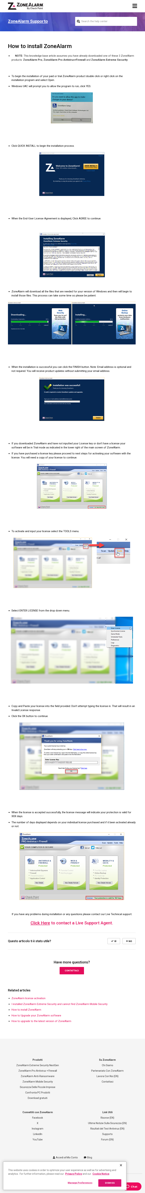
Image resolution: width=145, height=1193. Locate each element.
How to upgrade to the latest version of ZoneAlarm (41, 1021)
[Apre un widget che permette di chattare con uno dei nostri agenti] (131, 1186)
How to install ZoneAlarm (26, 1009)
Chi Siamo (107, 1065)
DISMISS (110, 1183)
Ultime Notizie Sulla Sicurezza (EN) (107, 1123)
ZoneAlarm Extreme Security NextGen (37, 1065)
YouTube (38, 1139)
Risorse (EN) (107, 1117)
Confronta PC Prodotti (37, 1092)
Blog (89, 1157)
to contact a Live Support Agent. (72, 923)
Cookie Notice (100, 1173)
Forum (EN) (107, 1139)
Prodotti (38, 1059)
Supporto (107, 1134)
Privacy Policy (73, 1173)
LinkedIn (37, 1134)
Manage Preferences (80, 1182)
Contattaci (72, 970)
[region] (65, 1175)
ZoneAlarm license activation (28, 998)
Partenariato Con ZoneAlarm (107, 1070)
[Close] (121, 1165)
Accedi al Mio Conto (67, 1157)
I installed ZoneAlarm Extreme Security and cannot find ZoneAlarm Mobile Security (59, 1004)
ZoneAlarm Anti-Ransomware (37, 1076)
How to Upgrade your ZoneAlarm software (36, 1015)
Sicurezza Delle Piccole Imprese (37, 1087)
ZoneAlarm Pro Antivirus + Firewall (37, 1070)
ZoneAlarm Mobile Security (37, 1081)
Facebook (37, 1117)
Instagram (37, 1128)
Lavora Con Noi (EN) (107, 1076)
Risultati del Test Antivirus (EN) (107, 1128)
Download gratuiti (37, 1098)
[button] (114, 941)
